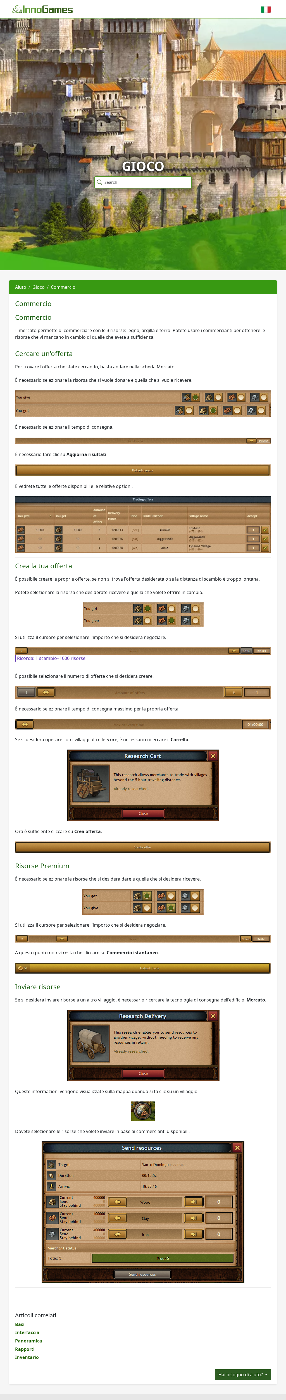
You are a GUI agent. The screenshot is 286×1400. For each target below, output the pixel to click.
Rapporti (25, 1349)
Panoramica (28, 1341)
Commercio (63, 287)
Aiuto (20, 287)
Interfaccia (27, 1332)
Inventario (27, 1357)
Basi (20, 1324)
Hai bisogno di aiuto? (241, 1375)
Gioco (38, 287)
